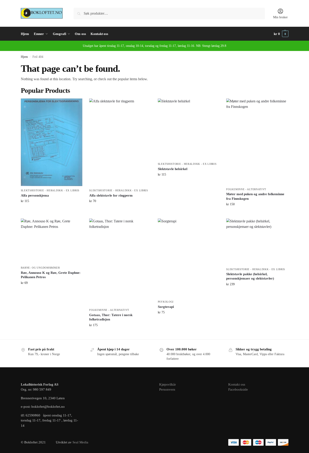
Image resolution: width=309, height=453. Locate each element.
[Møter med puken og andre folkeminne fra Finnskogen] (257, 142)
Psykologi (166, 301)
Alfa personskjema (35, 195)
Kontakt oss (236, 384)
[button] (281, 34)
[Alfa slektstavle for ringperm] (120, 142)
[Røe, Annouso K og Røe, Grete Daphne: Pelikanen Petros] (52, 241)
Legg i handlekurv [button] (51, 210)
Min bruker (280, 17)
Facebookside (238, 389)
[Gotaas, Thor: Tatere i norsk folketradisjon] (120, 262)
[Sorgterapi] (189, 258)
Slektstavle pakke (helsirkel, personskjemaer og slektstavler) (250, 276)
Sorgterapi (166, 307)
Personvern (167, 389)
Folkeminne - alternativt (246, 189)
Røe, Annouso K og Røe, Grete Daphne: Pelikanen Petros (51, 275)
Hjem (24, 57)
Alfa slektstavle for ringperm (111, 195)
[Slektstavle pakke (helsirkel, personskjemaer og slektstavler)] (257, 242)
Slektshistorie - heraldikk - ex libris (50, 190)
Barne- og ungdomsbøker (40, 267)
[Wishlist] (75, 105)
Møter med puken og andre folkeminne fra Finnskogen (255, 196)
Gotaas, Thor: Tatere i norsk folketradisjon (110, 317)
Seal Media (80, 442)
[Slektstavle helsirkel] (189, 129)
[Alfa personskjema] (52, 142)
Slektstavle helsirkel (172, 169)
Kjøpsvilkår (167, 384)
